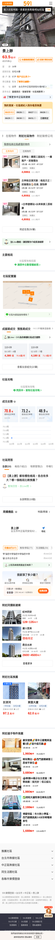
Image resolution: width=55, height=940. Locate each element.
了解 (48, 10)
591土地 (39, 918)
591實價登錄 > (9, 893)
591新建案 (27, 918)
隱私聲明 (28, 937)
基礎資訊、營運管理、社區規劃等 (27, 91)
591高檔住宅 (37, 922)
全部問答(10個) (27, 499)
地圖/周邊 (43, 512)
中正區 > (28, 893)
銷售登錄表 (45, 328)
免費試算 (43, 591)
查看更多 (27, 663)
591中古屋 (12, 922)
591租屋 (24, 922)
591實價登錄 (13, 918)
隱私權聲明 (36, 925)
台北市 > (20, 893)
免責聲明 (13, 925)
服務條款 (24, 925)
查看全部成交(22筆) (27, 367)
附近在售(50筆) (27, 229)
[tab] (9, 151)
